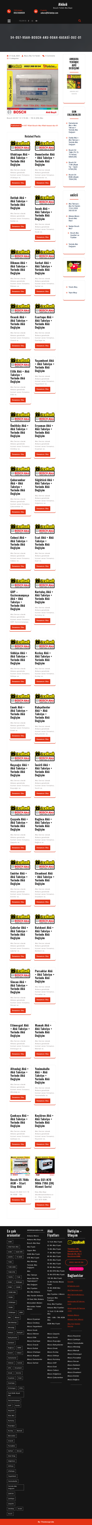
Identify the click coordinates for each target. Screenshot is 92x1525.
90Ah (10, 1282)
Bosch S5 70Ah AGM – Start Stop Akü (19, 1183)
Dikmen (11, 1363)
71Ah (18, 1277)
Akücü (62, 4)
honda (17, 1405)
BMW (19, 1348)
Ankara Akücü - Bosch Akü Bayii (74, 218)
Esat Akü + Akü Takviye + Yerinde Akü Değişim (44, 542)
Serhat (10, 1451)
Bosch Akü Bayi (33, 1243)
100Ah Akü (12, 1292)
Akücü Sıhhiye (53, 1356)
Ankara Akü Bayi (34, 1240)
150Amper (11, 1312)
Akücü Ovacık (32, 1345)
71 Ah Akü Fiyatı (54, 1253)
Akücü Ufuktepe (33, 1352)
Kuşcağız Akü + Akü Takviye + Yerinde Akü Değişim (19, 770)
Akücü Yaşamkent (34, 1326)
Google (70, 1282)
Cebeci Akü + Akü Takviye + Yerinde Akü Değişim (19, 542)
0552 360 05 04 (76, 1262)
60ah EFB (19, 1252)
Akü (28, 1271)
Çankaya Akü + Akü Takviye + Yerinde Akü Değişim (19, 1120)
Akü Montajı (32, 1261)
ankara (10, 1332)
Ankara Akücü (33, 1236)
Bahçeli (20, 1332)
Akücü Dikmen (33, 1334)
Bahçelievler (12, 1337)
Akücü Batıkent (74, 1365)
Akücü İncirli (52, 1337)
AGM (21, 1312)
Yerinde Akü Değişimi (73, 245)
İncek (20, 1509)
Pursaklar (11, 1446)
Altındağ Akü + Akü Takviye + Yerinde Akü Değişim (19, 1074)
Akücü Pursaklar (74, 1358)
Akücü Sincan (73, 1361)
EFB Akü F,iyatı (33, 1258)
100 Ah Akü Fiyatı (54, 1278)
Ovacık (10, 1441)
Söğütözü (11, 1461)
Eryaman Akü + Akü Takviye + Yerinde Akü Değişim (44, 430)
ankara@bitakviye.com (49, 12)
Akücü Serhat (32, 1363)
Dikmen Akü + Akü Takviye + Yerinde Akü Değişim (19, 268)
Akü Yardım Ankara (35, 1296)
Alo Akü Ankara (33, 1292)
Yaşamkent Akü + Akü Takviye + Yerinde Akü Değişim (44, 365)
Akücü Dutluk (32, 1348)
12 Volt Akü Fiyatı (54, 1242)
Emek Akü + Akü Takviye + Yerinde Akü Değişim (19, 712)
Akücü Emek (52, 1348)
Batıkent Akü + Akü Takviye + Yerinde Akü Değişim (44, 932)
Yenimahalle (12, 1481)
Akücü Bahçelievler (55, 1345)
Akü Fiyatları (32, 1288)
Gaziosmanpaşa (14, 1400)
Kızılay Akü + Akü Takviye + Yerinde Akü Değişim (43, 658)
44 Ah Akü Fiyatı (54, 1260)
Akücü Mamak (73, 1350)
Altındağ (11, 1327)
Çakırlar (11, 1493)
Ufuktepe (11, 1471)
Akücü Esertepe (33, 1341)
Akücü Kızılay (52, 1352)
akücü (17, 1317)
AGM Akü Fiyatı (33, 1254)
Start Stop (11, 1456)
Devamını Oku (18, 183)
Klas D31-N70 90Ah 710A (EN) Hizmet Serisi (44, 1183)
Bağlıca (11, 1348)
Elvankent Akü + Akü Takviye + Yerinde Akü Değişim (44, 878)
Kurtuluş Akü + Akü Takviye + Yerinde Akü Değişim (44, 597)
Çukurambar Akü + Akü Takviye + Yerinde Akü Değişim (17, 487)
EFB (9, 1368)
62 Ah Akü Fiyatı (54, 1245)
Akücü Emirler (73, 1376)
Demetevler (12, 1358)
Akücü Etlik (31, 1337)
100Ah (18, 1287)
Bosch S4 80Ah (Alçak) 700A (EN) (74, 177)
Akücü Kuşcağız (54, 1341)
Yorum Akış (73, 287)
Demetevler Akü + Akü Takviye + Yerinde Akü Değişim (45, 159)
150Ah (10, 1307)
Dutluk (20, 1363)
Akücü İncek (32, 1330)
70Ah (10, 1262)
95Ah (10, 1287)
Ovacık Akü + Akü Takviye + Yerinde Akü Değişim (19, 322)
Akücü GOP (52, 1363)
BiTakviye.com (73, 1286)
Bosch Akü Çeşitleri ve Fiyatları (74, 235)
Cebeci (19, 1353)
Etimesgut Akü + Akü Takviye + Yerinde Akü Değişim (20, 1030)
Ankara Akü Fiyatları (55, 1308)
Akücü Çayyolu (53, 1334)
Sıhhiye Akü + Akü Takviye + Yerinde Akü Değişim (19, 658)
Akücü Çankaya (74, 1339)
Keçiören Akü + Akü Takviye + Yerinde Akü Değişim (44, 1120)
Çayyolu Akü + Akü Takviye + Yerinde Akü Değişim (19, 824)
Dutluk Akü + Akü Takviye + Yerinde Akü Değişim (19, 203)
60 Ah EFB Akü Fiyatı (56, 1271)
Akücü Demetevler (34, 1359)
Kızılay (10, 1431)
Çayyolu (11, 1503)
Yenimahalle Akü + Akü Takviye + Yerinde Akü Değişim (42, 1075)
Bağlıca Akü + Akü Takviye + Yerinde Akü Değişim (43, 824)
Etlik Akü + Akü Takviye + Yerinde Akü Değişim (19, 376)
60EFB (10, 1257)
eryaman (11, 1378)
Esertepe (11, 1383)
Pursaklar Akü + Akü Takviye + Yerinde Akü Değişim (44, 976)
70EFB (10, 1277)
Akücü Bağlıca (73, 1380)
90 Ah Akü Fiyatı (54, 1267)
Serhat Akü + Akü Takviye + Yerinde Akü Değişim (43, 268)
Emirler (18, 1373)
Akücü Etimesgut (75, 1354)
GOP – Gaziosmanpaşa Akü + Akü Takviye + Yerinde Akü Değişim (19, 600)
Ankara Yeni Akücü (75, 1319)
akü (9, 1317)
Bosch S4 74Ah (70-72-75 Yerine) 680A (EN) (74, 153)
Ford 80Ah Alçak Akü (14, 1394)
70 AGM (19, 1257)
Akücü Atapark (33, 1356)
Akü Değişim (32, 1285)
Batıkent (11, 1343)
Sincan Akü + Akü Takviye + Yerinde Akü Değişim (19, 987)
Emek (10, 1373)
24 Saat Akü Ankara (35, 1299)
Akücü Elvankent (74, 1372)
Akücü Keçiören (74, 1336)
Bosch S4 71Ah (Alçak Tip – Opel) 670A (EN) (73, 165)
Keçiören (11, 1410)
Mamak (19, 1431)
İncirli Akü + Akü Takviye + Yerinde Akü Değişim (43, 770)
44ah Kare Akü (13, 1247)
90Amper (19, 1282)
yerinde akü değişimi (12, 1487)
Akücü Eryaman (33, 1319)
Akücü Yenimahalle (75, 1343)
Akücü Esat (52, 1367)
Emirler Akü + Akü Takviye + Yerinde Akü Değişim (19, 878)
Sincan (19, 1451)
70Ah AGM (12, 1267)
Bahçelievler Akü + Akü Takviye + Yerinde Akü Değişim (42, 714)
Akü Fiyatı (31, 1247)
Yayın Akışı (73, 293)
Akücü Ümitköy (33, 1323)
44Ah (10, 1242)
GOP (9, 1405)
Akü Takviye (32, 1275)
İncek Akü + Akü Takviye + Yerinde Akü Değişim (43, 213)
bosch (10, 1353)
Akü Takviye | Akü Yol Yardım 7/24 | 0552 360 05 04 (74, 207)
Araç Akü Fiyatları (54, 1304)
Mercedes (11, 1436)
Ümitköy (11, 1509)
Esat (20, 1378)
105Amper (11, 1302)
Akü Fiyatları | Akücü (56, 1294)
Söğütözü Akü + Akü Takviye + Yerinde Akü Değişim (44, 485)
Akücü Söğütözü (54, 1374)
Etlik (21, 1388)
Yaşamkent (12, 1476)
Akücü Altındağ (74, 1347)
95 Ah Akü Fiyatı (54, 1264)
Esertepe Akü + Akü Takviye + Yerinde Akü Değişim (44, 322)
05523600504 (19, 12)
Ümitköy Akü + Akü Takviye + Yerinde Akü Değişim (19, 430)
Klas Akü (11, 1415)
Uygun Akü (31, 1250)
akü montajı (12, 1322)
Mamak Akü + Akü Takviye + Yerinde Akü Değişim (43, 1030)
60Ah (10, 1252)
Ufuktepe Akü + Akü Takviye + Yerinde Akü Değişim (20, 159)
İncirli (10, 1514)
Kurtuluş (11, 1420)
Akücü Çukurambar (55, 1378)
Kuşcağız (11, 1426)
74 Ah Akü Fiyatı (54, 1249)
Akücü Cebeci (53, 1370)
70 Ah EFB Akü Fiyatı (56, 1275)
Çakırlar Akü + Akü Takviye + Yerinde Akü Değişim (19, 932)
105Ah (10, 1297)
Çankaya (11, 1498)
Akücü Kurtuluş (53, 1359)
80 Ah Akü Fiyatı (54, 1256)
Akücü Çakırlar (74, 1369)
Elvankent (18, 1368)
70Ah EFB (11, 1272)
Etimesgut (12, 1388)
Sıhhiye (10, 1466)
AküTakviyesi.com (75, 1290)
